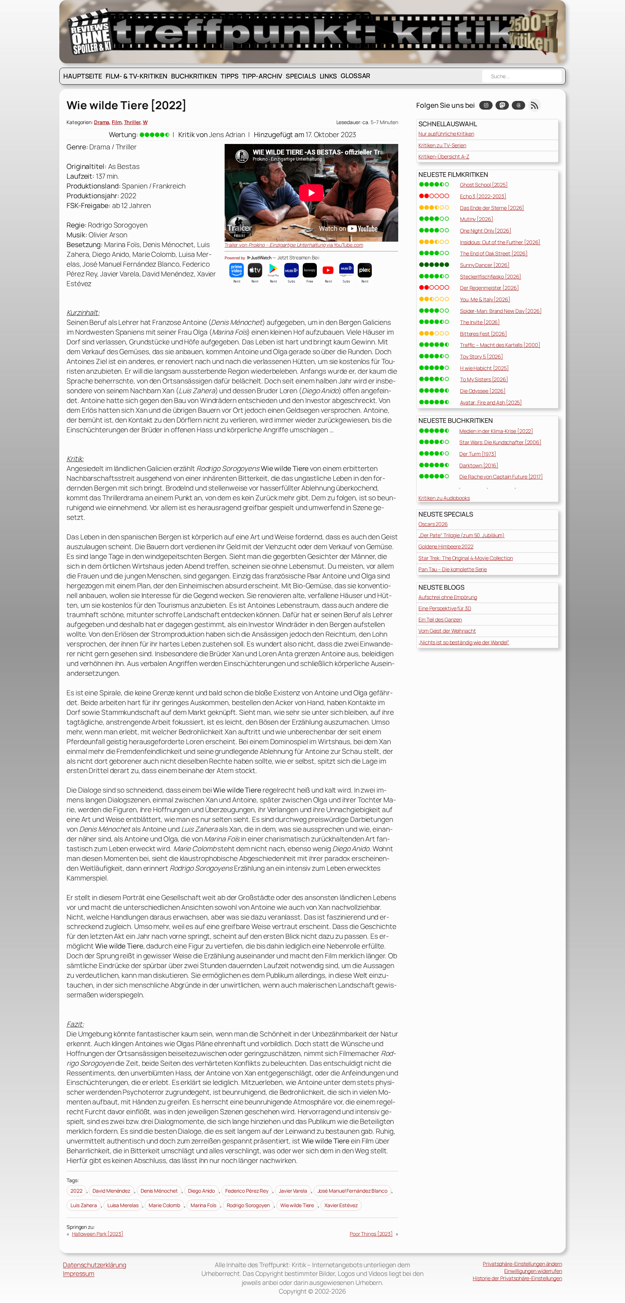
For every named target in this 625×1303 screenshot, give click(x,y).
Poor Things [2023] (371, 1233)
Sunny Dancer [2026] (485, 265)
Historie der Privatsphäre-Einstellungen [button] (517, 1278)
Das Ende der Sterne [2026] (492, 207)
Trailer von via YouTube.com (294, 245)
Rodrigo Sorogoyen (248, 1205)
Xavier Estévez (341, 1205)
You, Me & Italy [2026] (485, 299)
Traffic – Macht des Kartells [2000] (500, 344)
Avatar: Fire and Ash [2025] (491, 402)
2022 (76, 1190)
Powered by (235, 258)
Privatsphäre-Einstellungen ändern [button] (522, 1263)
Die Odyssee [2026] (483, 390)
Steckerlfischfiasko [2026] (490, 276)
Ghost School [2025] (484, 184)
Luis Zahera (84, 1205)
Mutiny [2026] (476, 219)
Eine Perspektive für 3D (444, 608)
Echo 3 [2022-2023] (483, 196)
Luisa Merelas (123, 1205)
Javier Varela (293, 1190)
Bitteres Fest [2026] (483, 333)
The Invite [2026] (480, 322)
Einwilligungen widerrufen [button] (533, 1271)
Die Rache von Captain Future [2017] (501, 476)
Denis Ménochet (159, 1190)
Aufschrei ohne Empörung (447, 597)
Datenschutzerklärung (94, 1264)
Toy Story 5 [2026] (481, 356)
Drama (102, 122)
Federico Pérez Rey (246, 1190)
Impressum (78, 1273)
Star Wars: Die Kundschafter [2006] (500, 442)
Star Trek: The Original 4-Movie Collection (465, 558)
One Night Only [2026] (485, 230)
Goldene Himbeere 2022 (445, 546)
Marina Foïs (203, 1205)
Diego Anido (201, 1190)
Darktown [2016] (478, 465)
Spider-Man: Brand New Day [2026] (501, 310)
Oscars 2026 (433, 524)
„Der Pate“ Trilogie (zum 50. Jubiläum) (461, 535)
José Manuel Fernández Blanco (352, 1190)
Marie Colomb (164, 1205)
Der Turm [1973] (477, 453)
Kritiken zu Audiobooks (444, 498)
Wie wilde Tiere (297, 1205)
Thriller (132, 122)
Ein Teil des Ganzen (440, 619)
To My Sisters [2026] (484, 379)
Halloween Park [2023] (97, 1233)
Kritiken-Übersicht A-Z (443, 156)
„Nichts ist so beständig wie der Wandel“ (463, 642)
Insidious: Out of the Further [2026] (500, 242)
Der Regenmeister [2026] (489, 287)
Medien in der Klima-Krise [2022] (496, 431)
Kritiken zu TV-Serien (442, 145)
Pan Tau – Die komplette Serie (452, 569)
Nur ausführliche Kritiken (446, 133)
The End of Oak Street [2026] (494, 253)
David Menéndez (111, 1190)
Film (117, 122)
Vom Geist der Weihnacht (447, 630)
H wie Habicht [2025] (484, 368)
